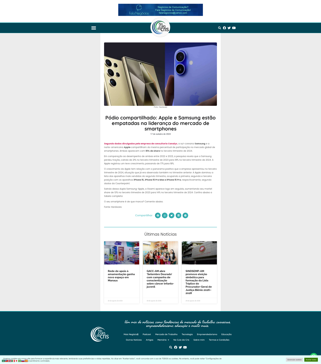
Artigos (149, 339)
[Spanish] (26, 360)
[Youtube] (233, 27)
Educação (226, 334)
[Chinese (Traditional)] (6, 360)
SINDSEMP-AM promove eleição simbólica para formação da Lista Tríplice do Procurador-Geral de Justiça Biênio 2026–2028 (199, 282)
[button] (93, 28)
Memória (162, 339)
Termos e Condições (219, 339)
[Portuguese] (19, 360)
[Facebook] (224, 27)
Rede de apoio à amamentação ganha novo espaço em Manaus (121, 275)
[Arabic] (3, 360)
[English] (10, 360)
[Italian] (13, 360)
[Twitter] (229, 27)
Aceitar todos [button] (311, 360)
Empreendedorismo (207, 334)
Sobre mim (199, 339)
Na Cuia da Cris (181, 339)
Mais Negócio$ (131, 334)
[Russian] (23, 360)
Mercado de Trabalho (166, 334)
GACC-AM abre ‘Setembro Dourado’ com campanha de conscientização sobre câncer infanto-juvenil (160, 278)
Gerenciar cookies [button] (294, 360)
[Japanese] (16, 360)
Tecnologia (187, 334)
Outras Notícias (134, 339)
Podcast (147, 334)
